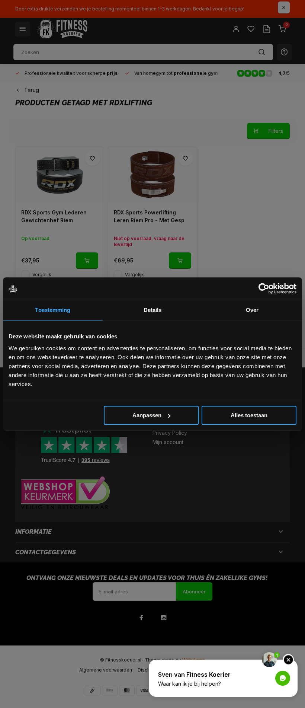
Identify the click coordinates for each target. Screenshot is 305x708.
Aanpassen (146, 415)
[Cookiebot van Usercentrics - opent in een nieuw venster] (263, 288)
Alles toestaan (249, 415)
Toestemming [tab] (52, 310)
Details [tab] (153, 310)
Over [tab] (252, 310)
